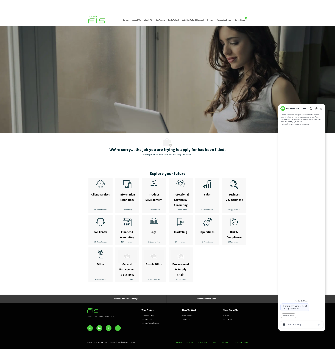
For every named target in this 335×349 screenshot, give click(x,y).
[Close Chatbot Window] (321, 108)
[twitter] (108, 328)
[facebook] (118, 328)
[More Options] (284, 324)
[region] (301, 216)
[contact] (90, 328)
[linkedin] (99, 328)
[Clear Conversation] (311, 108)
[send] (319, 324)
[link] (96, 20)
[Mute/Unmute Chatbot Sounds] (316, 108)
